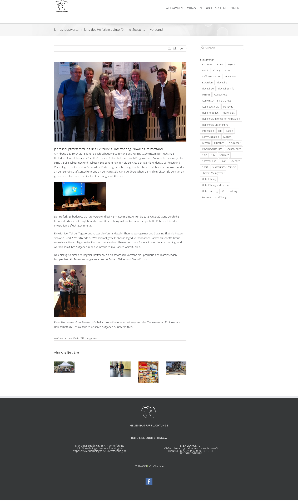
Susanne (62, 338)
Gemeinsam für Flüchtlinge (216, 100)
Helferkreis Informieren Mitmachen (221, 118)
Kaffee (229, 130)
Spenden (235, 161)
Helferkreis (229, 112)
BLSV (227, 70)
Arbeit (220, 64)
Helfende (228, 106)
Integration (208, 130)
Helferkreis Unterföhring (215, 124)
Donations (230, 76)
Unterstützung (210, 191)
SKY (213, 155)
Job (220, 130)
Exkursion (207, 82)
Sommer (224, 155)
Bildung (216, 70)
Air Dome (207, 64)
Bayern (231, 64)
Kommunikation (210, 136)
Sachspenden (234, 148)
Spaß (223, 161)
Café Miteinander (211, 76)
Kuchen (227, 136)
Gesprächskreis (210, 106)
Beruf (205, 70)
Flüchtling (222, 82)
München (219, 142)
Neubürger (234, 142)
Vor (182, 48)
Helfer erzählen (210, 112)
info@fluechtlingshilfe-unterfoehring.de (99, 448)
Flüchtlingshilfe (226, 88)
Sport (205, 167)
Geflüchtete (220, 94)
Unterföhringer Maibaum (215, 185)
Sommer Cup (209, 161)
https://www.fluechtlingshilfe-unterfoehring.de (99, 450)
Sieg (204, 155)
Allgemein (92, 338)
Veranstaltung (229, 191)
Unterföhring (209, 179)
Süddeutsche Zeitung (224, 167)
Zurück (172, 48)
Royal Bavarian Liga (212, 148)
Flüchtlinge (208, 88)
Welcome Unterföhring (214, 197)
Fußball (206, 94)
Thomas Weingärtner (213, 173)
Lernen (206, 142)
